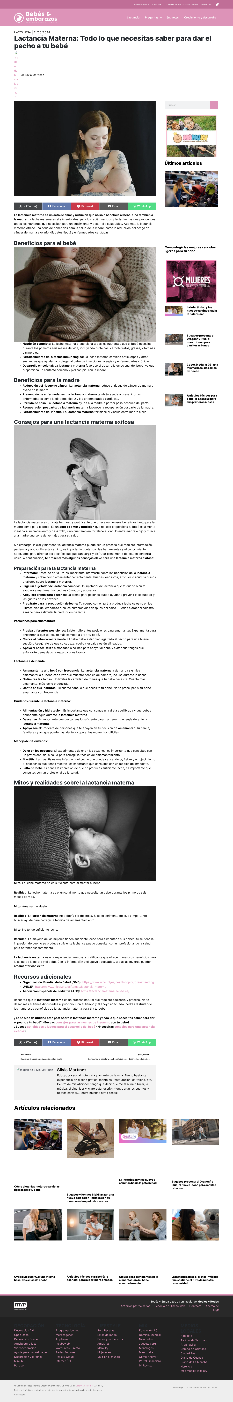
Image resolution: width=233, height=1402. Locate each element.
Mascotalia (146, 1352)
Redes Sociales (65, 1352)
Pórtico (19, 1365)
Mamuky (102, 1348)
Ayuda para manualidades (30, 1352)
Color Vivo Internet (84, 1385)
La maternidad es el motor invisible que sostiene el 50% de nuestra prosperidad (195, 1280)
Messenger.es (64, 1335)
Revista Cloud (65, 1356)
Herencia (186, 1366)
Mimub (18, 1361)
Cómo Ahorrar (148, 1356)
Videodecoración (25, 1348)
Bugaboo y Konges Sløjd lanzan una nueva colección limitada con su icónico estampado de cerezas (90, 1198)
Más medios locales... (194, 1370)
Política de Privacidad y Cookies (201, 1387)
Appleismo (62, 1339)
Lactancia (22, 32)
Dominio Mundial (150, 1335)
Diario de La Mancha (194, 1362)
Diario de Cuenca (192, 1357)
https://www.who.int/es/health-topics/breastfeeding (118, 982)
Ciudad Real (188, 1353)
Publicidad (157, 4)
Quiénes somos (141, 4)
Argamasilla (188, 1344)
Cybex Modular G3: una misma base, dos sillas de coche (202, 368)
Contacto (206, 4)
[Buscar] (214, 105)
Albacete (186, 1335)
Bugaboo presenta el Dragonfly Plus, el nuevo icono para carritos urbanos (200, 340)
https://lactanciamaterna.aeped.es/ (105, 991)
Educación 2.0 (148, 1330)
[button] (160, 17)
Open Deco (21, 1335)
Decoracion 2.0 (24, 1330)
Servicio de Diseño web (170, 1306)
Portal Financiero (150, 1361)
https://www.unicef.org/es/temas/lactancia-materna (70, 986)
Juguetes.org (147, 1343)
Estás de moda (107, 1335)
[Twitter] (217, 4)
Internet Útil (63, 1361)
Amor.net (103, 1343)
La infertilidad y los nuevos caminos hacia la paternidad (202, 311)
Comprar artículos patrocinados (182, 4)
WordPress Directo (68, 1348)
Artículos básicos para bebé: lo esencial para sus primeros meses (202, 399)
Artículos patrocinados (135, 1306)
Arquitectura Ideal (25, 1343)
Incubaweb (63, 1343)
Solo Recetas (105, 1330)
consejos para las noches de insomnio (83, 1022)
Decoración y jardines (28, 1356)
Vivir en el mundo (108, 1356)
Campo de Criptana (193, 1349)
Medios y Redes (208, 1301)
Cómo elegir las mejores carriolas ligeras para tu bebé (190, 249)
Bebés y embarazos (110, 1339)
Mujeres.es (104, 1352)
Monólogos (146, 1348)
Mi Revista (145, 1365)
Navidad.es (146, 1339)
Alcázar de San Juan (194, 1340)
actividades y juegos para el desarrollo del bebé (61, 1026)
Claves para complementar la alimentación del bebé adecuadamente (138, 1280)
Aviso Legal (177, 1387)
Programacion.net (67, 1330)
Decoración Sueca (26, 1339)
